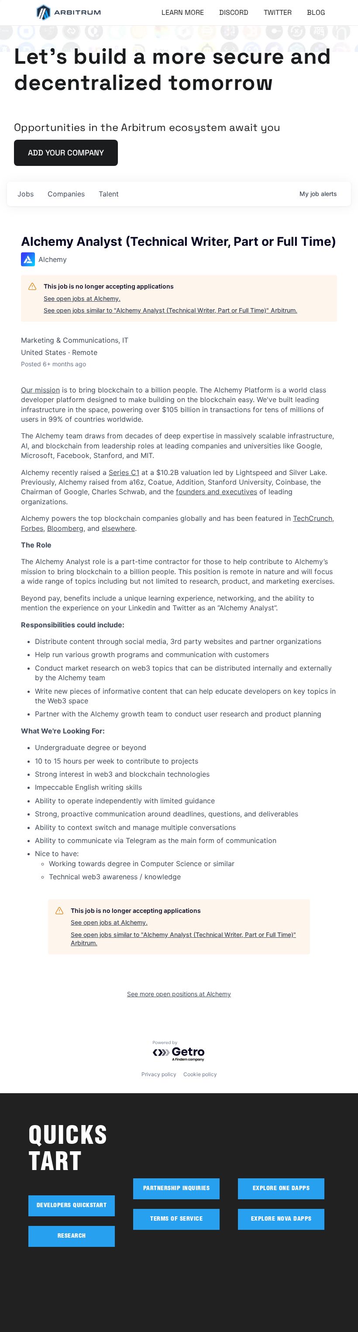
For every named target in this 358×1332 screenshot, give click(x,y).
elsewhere (118, 528)
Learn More (183, 12)
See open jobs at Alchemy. (82, 298)
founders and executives (216, 491)
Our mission (40, 389)
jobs (25, 193)
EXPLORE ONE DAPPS (281, 1189)
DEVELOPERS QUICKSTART (72, 1206)
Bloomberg (65, 528)
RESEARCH (72, 1236)
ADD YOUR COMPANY (66, 153)
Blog (316, 12)
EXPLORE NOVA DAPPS (281, 1219)
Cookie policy (200, 1074)
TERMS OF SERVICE (176, 1219)
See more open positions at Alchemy (179, 994)
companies (66, 193)
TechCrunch (312, 518)
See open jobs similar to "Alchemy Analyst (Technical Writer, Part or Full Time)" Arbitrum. (170, 310)
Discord (233, 12)
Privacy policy (158, 1074)
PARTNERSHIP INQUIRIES (176, 1189)
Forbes (32, 528)
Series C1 (124, 472)
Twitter (278, 12)
